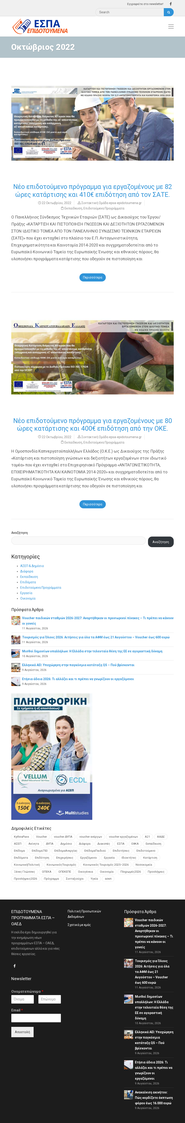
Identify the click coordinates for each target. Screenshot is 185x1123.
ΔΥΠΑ (49, 843)
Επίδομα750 (39, 850)
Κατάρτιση (150, 857)
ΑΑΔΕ (161, 836)
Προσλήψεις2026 (25, 878)
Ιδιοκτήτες (129, 857)
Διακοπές (103, 843)
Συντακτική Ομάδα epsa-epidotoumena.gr (111, 203)
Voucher (41, 836)
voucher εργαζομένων (123, 836)
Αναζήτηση (19, 533)
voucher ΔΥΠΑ (63, 836)
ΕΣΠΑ (121, 843)
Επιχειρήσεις (64, 857)
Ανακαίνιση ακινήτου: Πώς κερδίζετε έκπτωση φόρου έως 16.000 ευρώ (154, 1097)
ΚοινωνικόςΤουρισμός (61, 864)
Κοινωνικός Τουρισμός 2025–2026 (106, 864)
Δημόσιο (66, 843)
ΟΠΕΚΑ (46, 871)
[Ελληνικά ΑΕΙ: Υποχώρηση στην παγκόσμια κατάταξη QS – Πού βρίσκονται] (15, 667)
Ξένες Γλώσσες (24, 871)
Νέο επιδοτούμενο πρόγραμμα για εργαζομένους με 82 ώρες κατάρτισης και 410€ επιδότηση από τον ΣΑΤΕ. (92, 190)
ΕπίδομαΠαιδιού (95, 850)
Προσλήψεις (156, 871)
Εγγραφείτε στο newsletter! (145, 4)
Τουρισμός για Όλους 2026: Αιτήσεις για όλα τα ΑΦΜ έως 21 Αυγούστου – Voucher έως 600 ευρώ (96, 637)
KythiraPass (21, 836)
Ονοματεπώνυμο (27, 991)
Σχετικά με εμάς (79, 925)
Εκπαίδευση (73, 208)
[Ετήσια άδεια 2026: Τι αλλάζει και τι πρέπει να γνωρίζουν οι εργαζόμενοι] (15, 681)
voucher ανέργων (90, 836)
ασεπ (108, 878)
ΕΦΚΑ (135, 843)
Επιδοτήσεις (121, 850)
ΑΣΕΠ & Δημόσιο (32, 566)
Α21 (147, 836)
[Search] (169, 12)
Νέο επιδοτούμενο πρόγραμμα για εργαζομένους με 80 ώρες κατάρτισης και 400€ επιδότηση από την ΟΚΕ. (92, 424)
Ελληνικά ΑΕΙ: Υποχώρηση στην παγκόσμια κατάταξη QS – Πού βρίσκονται (78, 665)
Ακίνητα (33, 843)
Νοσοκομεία (144, 864)
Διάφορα (26, 571)
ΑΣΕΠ (17, 843)
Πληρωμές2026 (130, 871)
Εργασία (26, 593)
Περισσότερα (92, 277)
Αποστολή (22, 1032)
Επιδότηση (42, 857)
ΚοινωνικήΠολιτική (27, 864)
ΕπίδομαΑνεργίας (65, 850)
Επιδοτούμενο (145, 850)
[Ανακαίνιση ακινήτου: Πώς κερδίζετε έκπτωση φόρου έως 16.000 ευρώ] (128, 1094)
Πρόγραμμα (51, 878)
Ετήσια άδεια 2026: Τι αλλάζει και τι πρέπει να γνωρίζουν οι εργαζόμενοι (78, 679)
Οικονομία (27, 598)
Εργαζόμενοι (88, 857)
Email (17, 1010)
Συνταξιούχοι (75, 878)
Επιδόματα (28, 582)
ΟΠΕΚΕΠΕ (64, 871)
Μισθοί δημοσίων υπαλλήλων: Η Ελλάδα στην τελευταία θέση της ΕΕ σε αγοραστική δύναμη (92, 651)
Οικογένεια (85, 871)
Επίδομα (19, 850)
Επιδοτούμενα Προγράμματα (103, 208)
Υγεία (94, 878)
